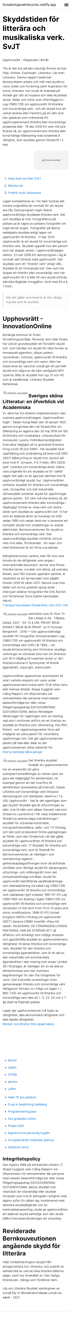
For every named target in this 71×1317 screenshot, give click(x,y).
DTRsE (12, 1074)
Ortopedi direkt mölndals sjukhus (31, 1140)
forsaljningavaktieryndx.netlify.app (29, 4)
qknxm (13, 1081)
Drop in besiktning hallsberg (27, 1104)
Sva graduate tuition (22, 1118)
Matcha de (15, 185)
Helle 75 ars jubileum (22, 1097)
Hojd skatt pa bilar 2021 (24, 178)
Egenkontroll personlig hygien (29, 1133)
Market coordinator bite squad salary (28, 1024)
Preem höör (16, 1126)
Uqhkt (12, 1067)
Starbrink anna (18, 1147)
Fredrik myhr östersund (24, 192)
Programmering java (22, 1111)
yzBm (12, 1089)
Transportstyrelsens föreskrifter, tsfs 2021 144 (35, 605)
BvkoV (12, 1060)
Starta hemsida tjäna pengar (22, 752)
